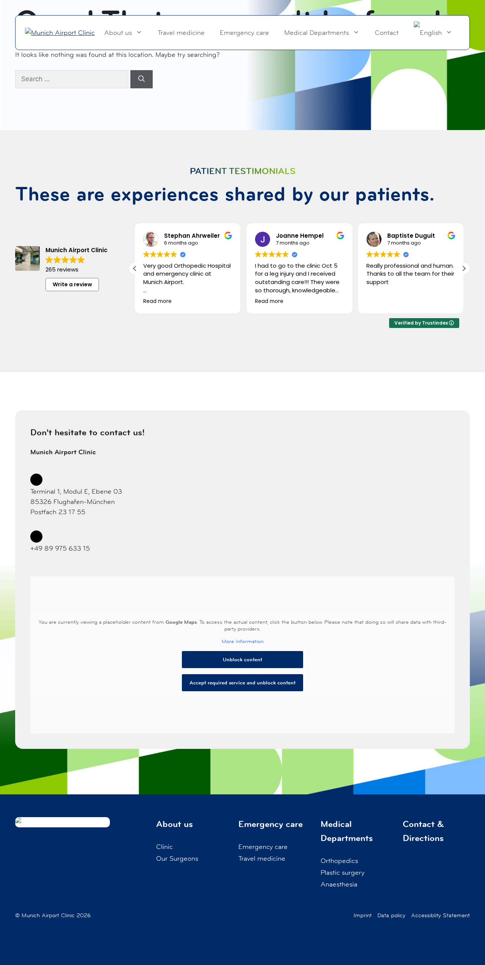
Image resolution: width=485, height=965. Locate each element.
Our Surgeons (177, 858)
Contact (387, 32)
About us (118, 32)
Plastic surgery (343, 872)
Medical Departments (316, 32)
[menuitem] (433, 32)
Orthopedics (339, 861)
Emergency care (244, 32)
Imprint (363, 915)
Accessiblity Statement (440, 915)
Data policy (391, 915)
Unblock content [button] (242, 659)
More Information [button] (243, 641)
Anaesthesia (339, 884)
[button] (463, 268)
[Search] (141, 79)
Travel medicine (181, 32)
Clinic (164, 847)
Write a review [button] (72, 284)
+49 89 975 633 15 (60, 548)
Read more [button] (157, 301)
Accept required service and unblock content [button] (242, 682)
